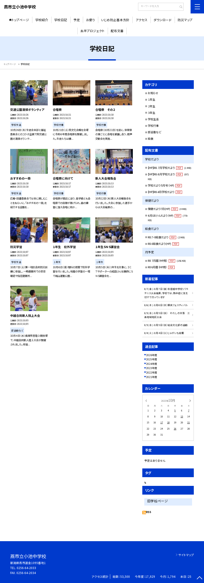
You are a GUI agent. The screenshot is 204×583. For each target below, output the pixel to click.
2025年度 (151, 359)
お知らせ (153, 93)
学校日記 (60, 19)
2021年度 (151, 377)
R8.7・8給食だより (166, 237)
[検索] (179, 7)
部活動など (154, 132)
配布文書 (117, 30)
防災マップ (185, 19)
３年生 (151, 113)
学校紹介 (41, 19)
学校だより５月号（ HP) (164, 185)
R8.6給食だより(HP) (163, 244)
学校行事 (153, 126)
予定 (76, 19)
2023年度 (151, 368)
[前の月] (146, 400)
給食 (150, 138)
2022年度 (151, 372)
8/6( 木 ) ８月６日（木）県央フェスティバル (166, 305)
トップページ (20, 19)
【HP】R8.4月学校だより (164, 192)
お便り (90, 19)
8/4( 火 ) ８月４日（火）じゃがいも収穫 (164, 333)
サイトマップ (186, 555)
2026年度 (151, 355)
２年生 (151, 106)
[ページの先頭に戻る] (199, 578)
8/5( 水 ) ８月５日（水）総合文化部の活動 (166, 325)
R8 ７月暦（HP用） (167, 260)
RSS (148, 512)
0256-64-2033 (26, 568)
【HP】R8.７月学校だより (169, 168)
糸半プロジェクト (92, 30)
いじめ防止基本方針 (115, 19)
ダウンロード (162, 19)
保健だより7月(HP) (167, 209)
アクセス (142, 19)
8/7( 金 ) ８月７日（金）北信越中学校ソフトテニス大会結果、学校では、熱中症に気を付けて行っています (166, 293)
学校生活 (153, 119)
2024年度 (151, 364)
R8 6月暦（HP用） (160, 267)
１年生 (151, 99)
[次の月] (190, 400)
